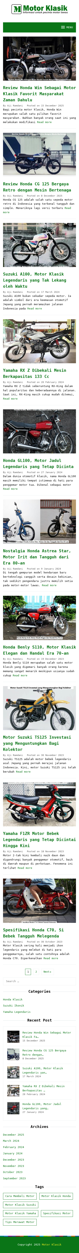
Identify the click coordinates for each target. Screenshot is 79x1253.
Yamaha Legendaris (17, 1011)
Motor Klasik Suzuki (20, 1204)
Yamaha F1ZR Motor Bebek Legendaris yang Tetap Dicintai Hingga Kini (39, 839)
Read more (44, 122)
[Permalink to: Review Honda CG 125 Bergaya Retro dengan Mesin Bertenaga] (39, 155)
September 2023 (14, 1178)
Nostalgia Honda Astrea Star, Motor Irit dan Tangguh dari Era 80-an (37, 556)
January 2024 (12, 1153)
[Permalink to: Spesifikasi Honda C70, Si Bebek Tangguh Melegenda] (39, 901)
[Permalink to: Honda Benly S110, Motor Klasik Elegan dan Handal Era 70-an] (39, 618)
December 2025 (13, 1134)
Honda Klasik (12, 999)
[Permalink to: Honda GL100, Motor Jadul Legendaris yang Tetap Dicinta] (39, 431)
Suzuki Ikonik (13, 1005)
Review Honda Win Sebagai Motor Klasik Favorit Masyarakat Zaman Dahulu (39, 93)
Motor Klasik (51, 1244)
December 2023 (13, 1159)
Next (46, 971)
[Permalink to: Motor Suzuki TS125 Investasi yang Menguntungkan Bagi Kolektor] (39, 708)
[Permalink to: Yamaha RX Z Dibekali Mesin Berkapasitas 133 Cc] (39, 341)
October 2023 (12, 1172)
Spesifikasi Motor (57, 1213)
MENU (69, 27)
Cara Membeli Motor (19, 1196)
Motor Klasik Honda (56, 1196)
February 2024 (13, 1147)
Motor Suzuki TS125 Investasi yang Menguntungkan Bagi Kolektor (37, 743)
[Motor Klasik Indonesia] (39, 9)
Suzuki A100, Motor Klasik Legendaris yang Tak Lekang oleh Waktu (34, 280)
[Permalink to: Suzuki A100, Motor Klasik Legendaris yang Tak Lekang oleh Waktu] (39, 245)
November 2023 (13, 1166)
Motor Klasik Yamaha (20, 1213)
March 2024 (11, 1140)
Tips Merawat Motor (19, 1222)
